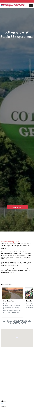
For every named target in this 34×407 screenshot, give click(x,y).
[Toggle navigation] (31, 5)
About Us (3, 406)
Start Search (17, 207)
